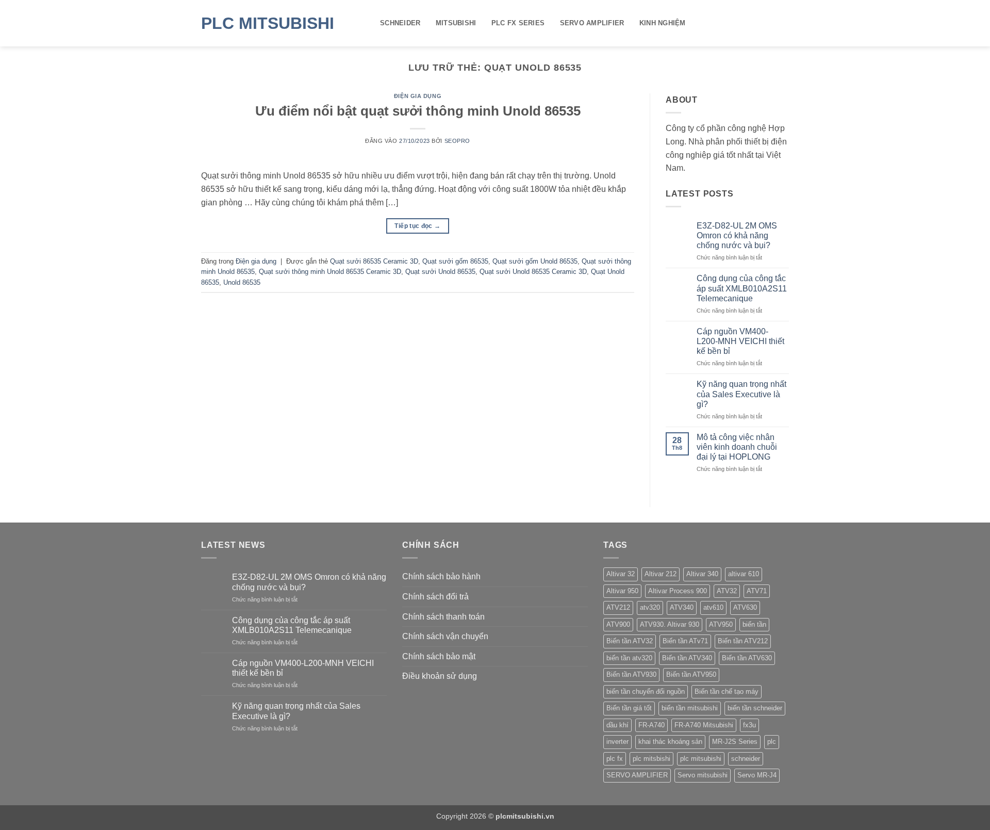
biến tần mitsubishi (690, 708)
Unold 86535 (241, 282)
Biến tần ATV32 (629, 641)
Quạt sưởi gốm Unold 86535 (535, 261)
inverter (617, 741)
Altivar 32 (620, 574)
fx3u (749, 725)
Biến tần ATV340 (687, 658)
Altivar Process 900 (677, 591)
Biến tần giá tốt (629, 708)
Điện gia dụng (417, 96)
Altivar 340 (702, 574)
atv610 (713, 607)
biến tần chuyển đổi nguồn (645, 691)
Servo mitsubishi (703, 775)
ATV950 (721, 624)
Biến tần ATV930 (631, 674)
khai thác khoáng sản (670, 741)
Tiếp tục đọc (417, 226)
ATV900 (618, 624)
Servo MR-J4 (757, 775)
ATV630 (745, 607)
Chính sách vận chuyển (445, 636)
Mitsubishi (456, 23)
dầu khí (617, 725)
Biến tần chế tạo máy (726, 691)
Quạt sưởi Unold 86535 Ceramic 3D (533, 271)
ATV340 (682, 607)
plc (771, 741)
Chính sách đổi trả (435, 596)
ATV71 (757, 591)
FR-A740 (651, 725)
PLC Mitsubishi (267, 23)
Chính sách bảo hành (441, 576)
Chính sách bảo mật (438, 656)
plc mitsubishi (700, 758)
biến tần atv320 (629, 658)
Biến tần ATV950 (691, 674)
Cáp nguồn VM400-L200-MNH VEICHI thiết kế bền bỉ (740, 341)
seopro (457, 141)
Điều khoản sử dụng (439, 676)
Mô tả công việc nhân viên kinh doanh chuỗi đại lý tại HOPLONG (737, 447)
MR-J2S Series (734, 741)
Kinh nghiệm (662, 23)
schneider (745, 758)
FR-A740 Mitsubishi (703, 725)
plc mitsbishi (651, 758)
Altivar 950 (622, 591)
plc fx (614, 758)
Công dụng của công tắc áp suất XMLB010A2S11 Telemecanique (742, 288)
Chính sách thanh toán (443, 616)
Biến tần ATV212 (743, 641)
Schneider (400, 23)
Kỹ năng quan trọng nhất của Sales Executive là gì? (741, 394)
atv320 (650, 607)
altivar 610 (743, 574)
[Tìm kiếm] (785, 23)
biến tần (754, 624)
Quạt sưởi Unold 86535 (440, 271)
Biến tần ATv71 (685, 641)
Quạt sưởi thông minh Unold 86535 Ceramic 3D (330, 271)
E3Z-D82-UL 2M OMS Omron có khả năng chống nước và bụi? (737, 235)
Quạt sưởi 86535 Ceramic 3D (374, 261)
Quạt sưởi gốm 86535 (455, 261)
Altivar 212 (660, 574)
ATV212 (618, 607)
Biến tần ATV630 (747, 658)
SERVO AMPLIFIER (592, 23)
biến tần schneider (755, 708)
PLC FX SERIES (517, 23)
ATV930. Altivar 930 (669, 624)
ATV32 (727, 591)
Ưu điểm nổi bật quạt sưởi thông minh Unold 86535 (418, 111)
